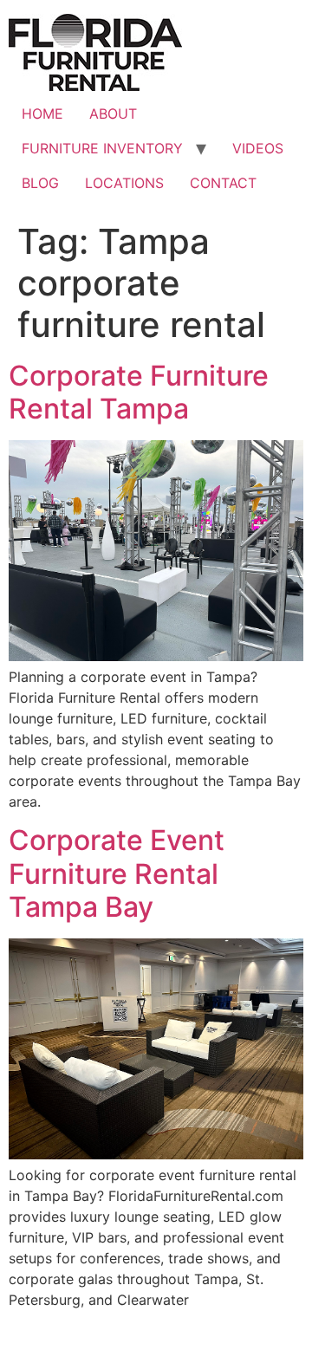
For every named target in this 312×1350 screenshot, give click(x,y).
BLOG (40, 182)
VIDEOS (257, 148)
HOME (42, 113)
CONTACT (223, 182)
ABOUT (113, 113)
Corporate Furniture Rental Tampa (139, 392)
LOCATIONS (124, 182)
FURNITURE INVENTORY (102, 148)
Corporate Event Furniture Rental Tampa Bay (116, 873)
